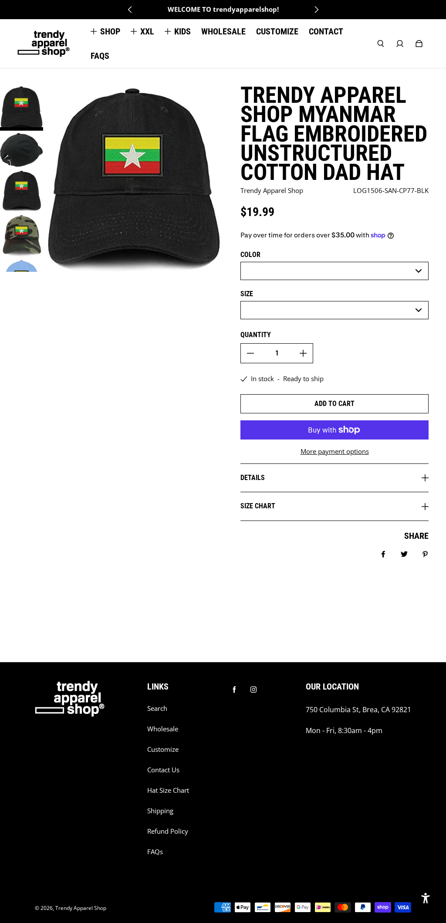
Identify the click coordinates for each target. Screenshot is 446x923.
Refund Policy (167, 831)
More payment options (335, 451)
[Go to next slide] (316, 10)
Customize (163, 749)
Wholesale (162, 729)
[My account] (399, 43)
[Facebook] (234, 689)
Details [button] (252, 477)
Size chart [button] (257, 506)
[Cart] (419, 43)
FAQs (155, 851)
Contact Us (163, 769)
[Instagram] (253, 689)
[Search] (380, 43)
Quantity (255, 335)
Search (157, 708)
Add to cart (334, 403)
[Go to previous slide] (130, 10)
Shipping (160, 810)
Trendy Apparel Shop (80, 908)
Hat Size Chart (168, 790)
